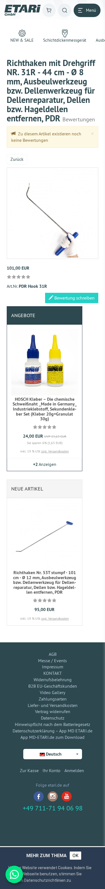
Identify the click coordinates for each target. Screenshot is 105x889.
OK (75, 855)
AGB (53, 654)
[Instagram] (53, 796)
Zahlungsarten (53, 699)
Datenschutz (52, 718)
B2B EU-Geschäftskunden (52, 686)
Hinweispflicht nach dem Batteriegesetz (52, 724)
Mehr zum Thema (46, 855)
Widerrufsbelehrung (53, 679)
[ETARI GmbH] (22, 10)
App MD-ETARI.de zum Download (52, 737)
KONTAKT (52, 673)
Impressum (52, 666)
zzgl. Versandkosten (55, 451)
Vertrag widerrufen (52, 711)
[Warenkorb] (49, 10)
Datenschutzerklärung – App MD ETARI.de (52, 731)
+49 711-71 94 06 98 (53, 808)
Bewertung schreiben (74, 298)
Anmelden (74, 770)
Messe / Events (52, 660)
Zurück (17, 159)
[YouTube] (67, 796)
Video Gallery (52, 692)
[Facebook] (39, 796)
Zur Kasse (29, 770)
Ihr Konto (51, 770)
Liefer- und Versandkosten (53, 705)
